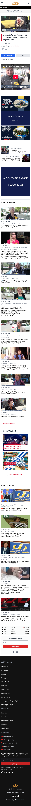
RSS (2, 247)
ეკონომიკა (8, 303)
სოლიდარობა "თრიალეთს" (9, 249)
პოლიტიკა (8, 247)
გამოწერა (15, 646)
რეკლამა (4, 531)
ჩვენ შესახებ (5, 728)
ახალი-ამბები (18, 10)
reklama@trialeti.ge (8, 740)
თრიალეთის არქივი (7, 704)
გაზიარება (9, 55)
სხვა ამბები (5, 681)
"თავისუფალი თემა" (14, 614)
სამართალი (4, 583)
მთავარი (9, 10)
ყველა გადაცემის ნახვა (15, 474)
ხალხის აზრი (15, 46)
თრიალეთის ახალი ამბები (9, 701)
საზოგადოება (12, 223)
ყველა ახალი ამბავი (9, 423)
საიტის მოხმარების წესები (15, 792)
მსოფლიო (4, 678)
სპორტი (3, 674)
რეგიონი (4, 223)
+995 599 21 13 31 (8, 746)
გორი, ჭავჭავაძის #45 (10, 743)
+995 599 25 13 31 (8, 749)
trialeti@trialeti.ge (8, 736)
